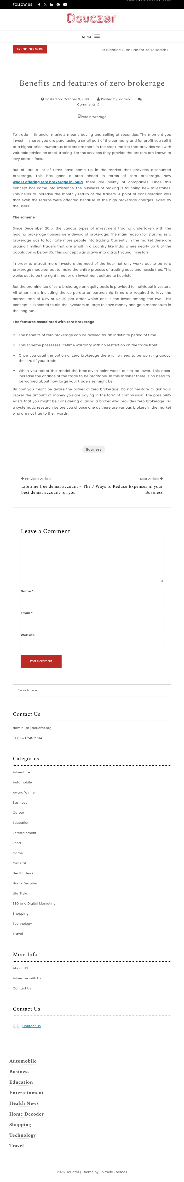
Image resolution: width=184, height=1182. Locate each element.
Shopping (21, 913)
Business (94, 449)
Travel (18, 933)
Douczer (72, 1172)
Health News (23, 873)
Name (27, 591)
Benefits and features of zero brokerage (92, 83)
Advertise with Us (27, 978)
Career (18, 812)
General (19, 863)
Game (18, 853)
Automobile (22, 782)
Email (27, 613)
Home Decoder (25, 883)
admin (124, 99)
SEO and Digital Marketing (34, 903)
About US (20, 968)
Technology (22, 923)
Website (27, 635)
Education (21, 822)
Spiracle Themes (113, 1172)
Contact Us (22, 988)
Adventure (21, 772)
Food (17, 843)
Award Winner (24, 792)
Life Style (20, 893)
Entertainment (24, 833)
